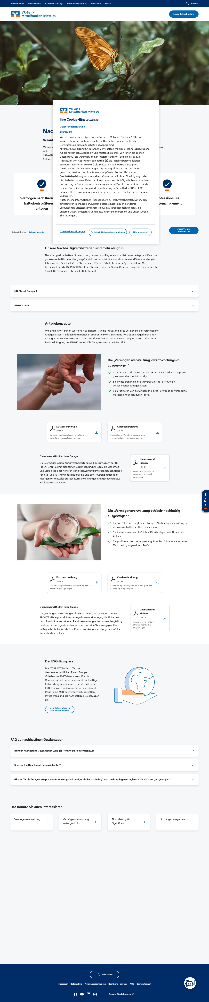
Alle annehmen (140, 232)
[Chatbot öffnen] (190, 983)
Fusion (108, 3)
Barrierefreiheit (144, 984)
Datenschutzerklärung (72, 126)
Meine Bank (95, 3)
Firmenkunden (34, 3)
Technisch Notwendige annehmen (108, 232)
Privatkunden (17, 3)
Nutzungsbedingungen (95, 984)
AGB (132, 984)
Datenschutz (76, 984)
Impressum (63, 984)
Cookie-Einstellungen (72, 231)
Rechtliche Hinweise (117, 984)
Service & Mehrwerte (77, 3)
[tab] (19, 232)
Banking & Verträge (54, 3)
